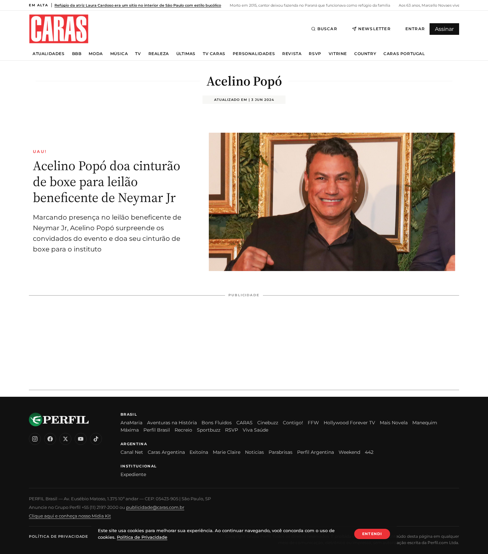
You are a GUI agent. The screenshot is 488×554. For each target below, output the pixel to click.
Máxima (130, 430)
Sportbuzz (208, 430)
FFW (313, 423)
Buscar (327, 28)
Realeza (158, 54)
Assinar (444, 29)
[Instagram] (35, 439)
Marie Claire (226, 452)
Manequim (424, 423)
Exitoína (199, 452)
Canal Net (132, 452)
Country (365, 54)
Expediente (133, 474)
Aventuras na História (172, 423)
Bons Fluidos (217, 423)
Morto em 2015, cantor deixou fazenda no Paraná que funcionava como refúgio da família (309, 5)
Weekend (349, 452)
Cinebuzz (267, 423)
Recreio (183, 430)
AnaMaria (131, 423)
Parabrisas (280, 452)
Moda (96, 54)
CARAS (244, 423)
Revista (291, 54)
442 (369, 452)
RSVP (315, 54)
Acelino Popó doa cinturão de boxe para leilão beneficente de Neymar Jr (106, 181)
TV (138, 54)
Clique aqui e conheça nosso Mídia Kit (70, 516)
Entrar (415, 28)
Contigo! (293, 423)
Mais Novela (394, 423)
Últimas (186, 54)
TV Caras (214, 54)
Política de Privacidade (58, 536)
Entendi (372, 533)
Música (119, 54)
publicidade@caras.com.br (155, 507)
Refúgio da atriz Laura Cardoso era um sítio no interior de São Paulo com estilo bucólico (137, 5)
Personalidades (254, 54)
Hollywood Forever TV (349, 423)
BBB (77, 54)
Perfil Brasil (156, 430)
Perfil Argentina (315, 452)
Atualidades (49, 54)
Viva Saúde (255, 430)
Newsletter (374, 28)
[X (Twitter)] (65, 439)
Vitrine (338, 54)
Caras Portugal (404, 54)
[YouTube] (81, 439)
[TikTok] (96, 439)
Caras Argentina (166, 452)
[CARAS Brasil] (59, 28)
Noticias (254, 452)
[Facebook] (50, 439)
